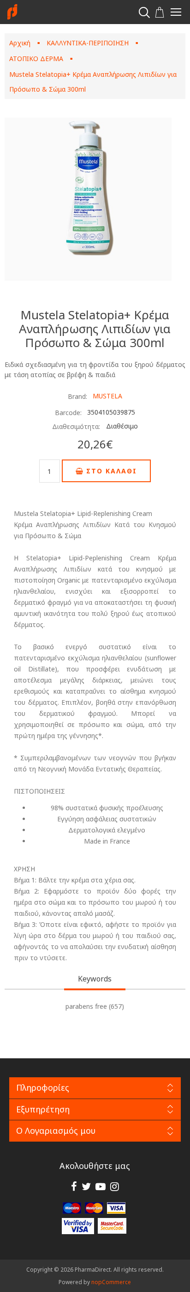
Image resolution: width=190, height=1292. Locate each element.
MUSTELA (107, 395)
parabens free (86, 1006)
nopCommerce (111, 1282)
